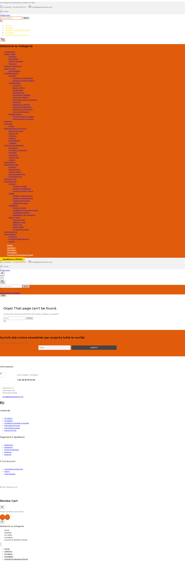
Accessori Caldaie (20, 186)
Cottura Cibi (13, 133)
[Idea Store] (5, 15)
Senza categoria (10, 232)
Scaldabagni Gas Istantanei (24, 215)
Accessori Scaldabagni (22, 189)
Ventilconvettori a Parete (23, 119)
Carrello (8, 26)
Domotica (8, 121)
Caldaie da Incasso (20, 203)
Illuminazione (9, 162)
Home (6, 530)
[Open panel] (2, 274)
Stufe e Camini (14, 218)
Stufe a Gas (17, 225)
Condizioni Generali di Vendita (17, 30)
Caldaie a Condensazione (23, 198)
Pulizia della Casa (11, 165)
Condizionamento (11, 73)
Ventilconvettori (15, 114)
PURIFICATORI (10, 179)
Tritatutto (12, 143)
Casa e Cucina (10, 69)
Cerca (26, 18)
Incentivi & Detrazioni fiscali (20, 255)
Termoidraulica (10, 234)
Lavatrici (12, 160)
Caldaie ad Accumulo (21, 201)
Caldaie (11, 194)
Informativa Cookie (12, 428)
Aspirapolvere (14, 169)
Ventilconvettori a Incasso (23, 117)
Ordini (6, 472)
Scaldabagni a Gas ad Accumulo (25, 210)
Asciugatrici (13, 148)
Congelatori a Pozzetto (18, 150)
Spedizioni (8, 447)
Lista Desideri (10, 474)
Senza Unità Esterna (21, 112)
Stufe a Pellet (18, 227)
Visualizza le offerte (12, 259)
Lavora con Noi (10, 430)
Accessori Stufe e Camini (23, 191)
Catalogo (7, 533)
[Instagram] (3, 403)
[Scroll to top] (2, 517)
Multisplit (17, 102)
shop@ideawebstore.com (13, 397)
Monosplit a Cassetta (21, 95)
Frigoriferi (13, 153)
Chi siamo (8, 535)
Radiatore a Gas (19, 222)
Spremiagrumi (14, 141)
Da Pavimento (18, 93)
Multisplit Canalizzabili (22, 107)
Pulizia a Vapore (15, 172)
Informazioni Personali (13, 469)
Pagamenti (8, 445)
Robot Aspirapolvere (17, 174)
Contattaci (9, 33)
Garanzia (7, 455)
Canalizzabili (18, 90)
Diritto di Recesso (11, 450)
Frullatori (12, 138)
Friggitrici (12, 136)
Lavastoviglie (14, 157)
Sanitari (12, 242)
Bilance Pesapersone (13, 66)
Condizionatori (15, 83)
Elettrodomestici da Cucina (15, 129)
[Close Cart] (2, 507)
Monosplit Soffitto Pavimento (25, 100)
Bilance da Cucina (16, 131)
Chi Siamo (9, 28)
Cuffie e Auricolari (16, 61)
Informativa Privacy (12, 426)
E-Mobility (8, 124)
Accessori (12, 57)
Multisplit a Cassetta (21, 105)
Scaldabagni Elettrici (21, 213)
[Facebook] (1, 403)
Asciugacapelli (14, 71)
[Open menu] (2, 278)
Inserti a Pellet (19, 220)
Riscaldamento (10, 182)
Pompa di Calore (19, 208)
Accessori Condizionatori (23, 78)
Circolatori (13, 237)
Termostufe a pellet (21, 230)
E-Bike (11, 126)
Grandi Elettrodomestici (14, 145)
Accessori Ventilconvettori (23, 81)
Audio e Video (9, 54)
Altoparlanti (13, 59)
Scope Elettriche (15, 177)
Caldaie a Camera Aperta (23, 196)
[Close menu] (0, 544)
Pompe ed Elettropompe (19, 239)
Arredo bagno (9, 52)
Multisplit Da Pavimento (23, 109)
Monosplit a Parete (20, 97)
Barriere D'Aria (19, 88)
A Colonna (17, 85)
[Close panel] (2, 522)
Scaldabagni (13, 206)
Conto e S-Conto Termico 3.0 (17, 35)
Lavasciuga (13, 155)
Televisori (12, 64)
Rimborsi (8, 452)
